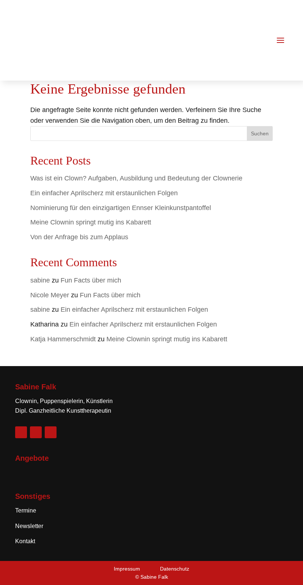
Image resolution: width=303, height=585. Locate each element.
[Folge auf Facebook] (21, 432)
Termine (25, 510)
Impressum (127, 569)
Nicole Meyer (49, 295)
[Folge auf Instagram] (36, 432)
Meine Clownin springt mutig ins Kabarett (90, 222)
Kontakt (25, 541)
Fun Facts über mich (91, 280)
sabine (40, 280)
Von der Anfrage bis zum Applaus (79, 237)
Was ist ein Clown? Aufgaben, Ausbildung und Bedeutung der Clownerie (136, 178)
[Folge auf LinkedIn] (51, 432)
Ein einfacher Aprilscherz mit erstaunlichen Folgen (104, 193)
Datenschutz (174, 569)
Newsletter (29, 526)
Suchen (260, 133)
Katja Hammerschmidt (63, 339)
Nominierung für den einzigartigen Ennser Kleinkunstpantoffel (120, 208)
